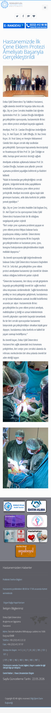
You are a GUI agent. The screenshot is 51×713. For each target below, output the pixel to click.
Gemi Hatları (8, 673)
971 (4, 654)
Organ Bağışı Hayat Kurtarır (14, 602)
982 (16, 660)
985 (31, 660)
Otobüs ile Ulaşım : (10, 650)
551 (43, 650)
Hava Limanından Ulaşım (24, 673)
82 (34, 650)
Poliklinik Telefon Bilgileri (12, 579)
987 (36, 660)
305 (38, 650)
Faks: (5, 644)
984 (26, 660)
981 (10, 660)
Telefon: (6, 640)
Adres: (5, 631)
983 (21, 660)
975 (5, 660)
